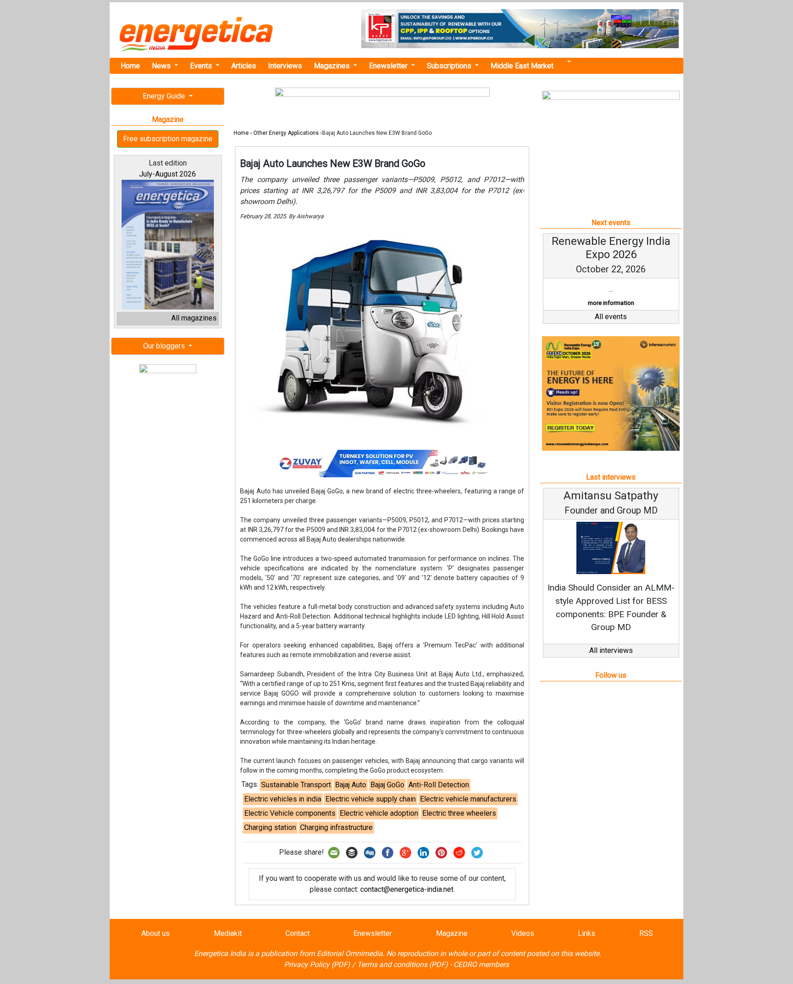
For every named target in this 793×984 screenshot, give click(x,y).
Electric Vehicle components (289, 813)
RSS (646, 933)
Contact (297, 933)
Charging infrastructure (336, 827)
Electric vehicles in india (282, 799)
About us (155, 933)
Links (586, 933)
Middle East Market (522, 65)
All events (611, 316)
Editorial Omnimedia (350, 953)
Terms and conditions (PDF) (402, 964)
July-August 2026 (167, 174)
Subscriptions (450, 65)
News (162, 65)
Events (202, 65)
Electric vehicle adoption (379, 813)
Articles (243, 65)
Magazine (452, 933)
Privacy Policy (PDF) (317, 964)
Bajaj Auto (350, 784)
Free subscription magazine (167, 138)
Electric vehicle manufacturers (468, 799)
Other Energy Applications (286, 133)
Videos (522, 933)
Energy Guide (165, 96)
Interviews (285, 65)
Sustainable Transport (296, 784)
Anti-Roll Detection (438, 784)
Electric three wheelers (459, 813)
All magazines (194, 318)
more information (611, 302)
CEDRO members (481, 964)
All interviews (611, 650)
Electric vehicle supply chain (370, 799)
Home (130, 65)
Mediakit (228, 933)
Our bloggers (165, 346)
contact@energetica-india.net (406, 889)
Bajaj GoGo (387, 784)
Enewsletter (389, 65)
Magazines (333, 65)
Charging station (270, 827)
